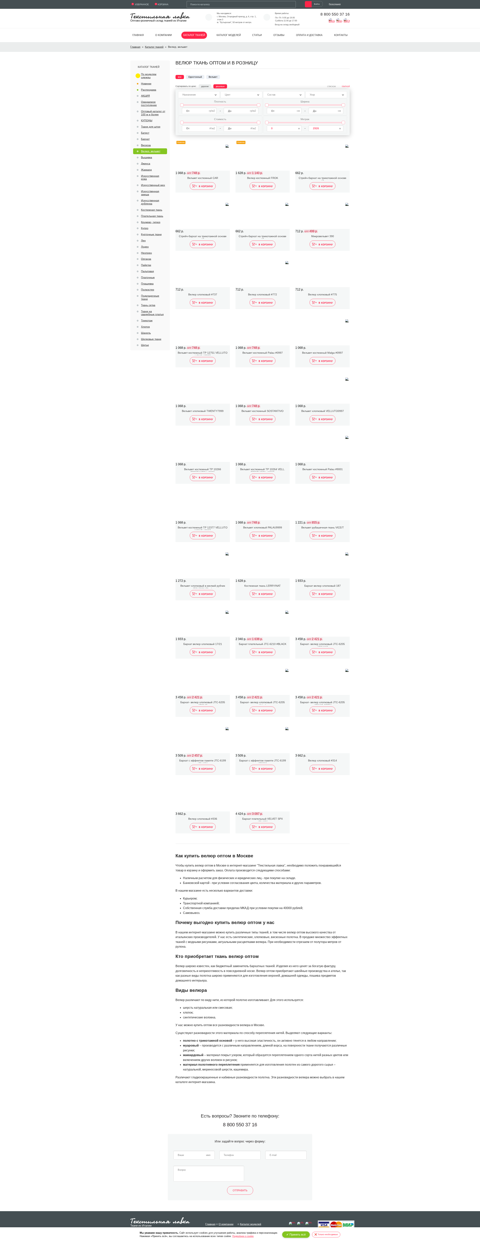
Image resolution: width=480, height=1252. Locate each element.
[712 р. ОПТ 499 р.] (322, 213)
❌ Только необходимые (326, 1234)
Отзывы (278, 35)
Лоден (145, 246)
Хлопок (145, 326)
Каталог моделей (229, 35)
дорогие (205, 86)
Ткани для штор (150, 126)
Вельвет (213, 77)
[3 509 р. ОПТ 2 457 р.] (203, 737)
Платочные (148, 277)
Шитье (145, 345)
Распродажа (148, 89)
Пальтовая (147, 271)
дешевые (220, 86)
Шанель (146, 332)
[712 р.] (203, 271)
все (180, 77)
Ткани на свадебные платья (152, 313)
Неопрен (146, 252)
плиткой (346, 86)
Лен (143, 240)
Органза (146, 258)
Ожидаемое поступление (149, 103)
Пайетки (146, 265)
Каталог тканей (194, 35)
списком (331, 86)
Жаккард (146, 169)
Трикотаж (146, 320)
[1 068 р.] (322, 330)
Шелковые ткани (151, 339)
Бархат (145, 138)
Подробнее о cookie (243, 1236)
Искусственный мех (153, 185)
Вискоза (146, 145)
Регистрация (334, 4)
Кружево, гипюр (150, 222)
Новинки (146, 83)
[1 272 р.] (203, 563)
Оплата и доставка (309, 35)
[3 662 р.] (322, 737)
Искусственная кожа (150, 177)
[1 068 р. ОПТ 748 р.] (203, 330)
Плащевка (147, 283)
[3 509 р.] (263, 737)
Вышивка (146, 157)
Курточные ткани (151, 234)
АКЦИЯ (145, 95)
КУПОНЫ (146, 120)
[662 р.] (322, 155)
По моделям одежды (148, 76)
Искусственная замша (150, 193)
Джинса (145, 163)
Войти (317, 4)
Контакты (341, 35)
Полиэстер (147, 289)
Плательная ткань (152, 215)
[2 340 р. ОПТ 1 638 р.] (263, 621)
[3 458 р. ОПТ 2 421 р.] (322, 621)
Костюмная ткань (151, 209)
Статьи (257, 35)
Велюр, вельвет (150, 151)
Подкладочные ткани (150, 297)
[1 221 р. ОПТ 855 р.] (322, 504)
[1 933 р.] (322, 563)
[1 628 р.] (263, 563)
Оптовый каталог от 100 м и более (153, 113)
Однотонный (195, 77)
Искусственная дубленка (150, 202)
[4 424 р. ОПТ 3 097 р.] (263, 796)
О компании (163, 35)
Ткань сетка (148, 305)
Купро (144, 228)
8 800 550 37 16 (335, 14)
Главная (138, 35)
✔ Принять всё (296, 1234)
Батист (145, 132)
